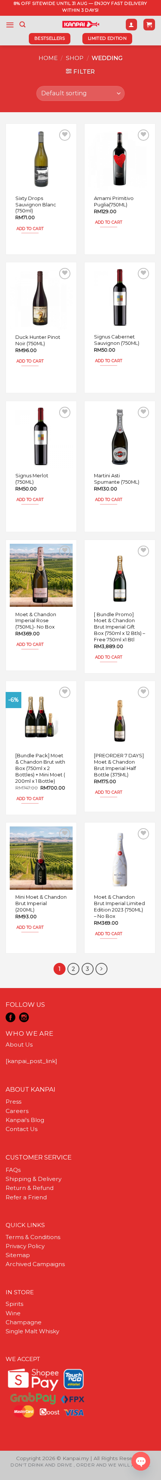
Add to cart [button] (29, 228)
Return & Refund (30, 1187)
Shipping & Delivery (33, 1178)
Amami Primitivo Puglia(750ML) (114, 201)
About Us (19, 1044)
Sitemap (18, 1255)
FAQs (13, 1169)
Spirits (14, 1303)
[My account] (131, 24)
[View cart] (149, 24)
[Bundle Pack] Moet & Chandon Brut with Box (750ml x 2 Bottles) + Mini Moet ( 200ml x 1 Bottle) (40, 768)
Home (48, 58)
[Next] (101, 969)
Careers (17, 1111)
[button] (10, 25)
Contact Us (21, 1129)
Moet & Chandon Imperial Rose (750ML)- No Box (35, 620)
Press (13, 1101)
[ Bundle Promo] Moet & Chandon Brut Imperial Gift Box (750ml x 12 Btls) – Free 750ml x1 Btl (119, 626)
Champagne (24, 1322)
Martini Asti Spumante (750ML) (116, 478)
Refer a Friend (26, 1197)
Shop (74, 58)
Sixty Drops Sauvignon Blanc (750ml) (35, 204)
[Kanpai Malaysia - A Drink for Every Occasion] (80, 24)
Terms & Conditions (33, 1237)
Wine (13, 1313)
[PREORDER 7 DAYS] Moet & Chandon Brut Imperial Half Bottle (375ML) (119, 764)
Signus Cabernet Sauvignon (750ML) (116, 340)
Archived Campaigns (35, 1264)
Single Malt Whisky (32, 1331)
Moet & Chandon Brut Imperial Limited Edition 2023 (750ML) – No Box (119, 906)
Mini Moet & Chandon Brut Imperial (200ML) (41, 903)
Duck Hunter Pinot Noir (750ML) (37, 340)
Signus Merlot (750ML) (31, 478)
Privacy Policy (25, 1246)
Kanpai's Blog (25, 1120)
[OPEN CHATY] (140, 1461)
